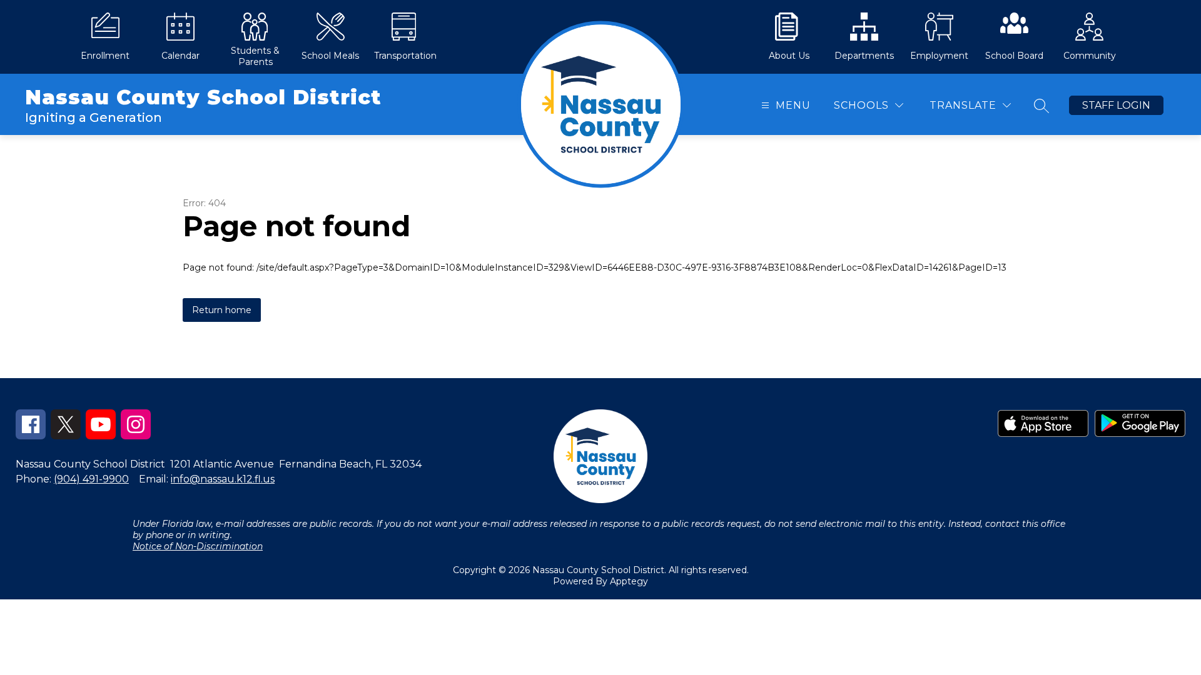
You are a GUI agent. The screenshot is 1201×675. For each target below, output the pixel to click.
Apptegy (629, 581)
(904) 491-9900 (91, 479)
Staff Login (1116, 105)
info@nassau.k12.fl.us (223, 479)
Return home (221, 310)
